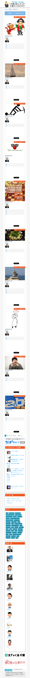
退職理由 (8, 537)
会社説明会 (16, 520)
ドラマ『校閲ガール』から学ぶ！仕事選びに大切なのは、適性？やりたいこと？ (17, 470)
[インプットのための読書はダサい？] (15, 200)
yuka (8, 646)
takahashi (9, 637)
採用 (11, 529)
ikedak (8, 628)
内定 (19, 521)
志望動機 (21, 527)
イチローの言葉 (14, 451)
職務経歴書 (8, 532)
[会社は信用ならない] (15, 154)
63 (19, 435)
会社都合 (8, 521)
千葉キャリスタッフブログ (14, 500)
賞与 (7, 534)
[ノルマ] (15, 114)
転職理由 (13, 536)
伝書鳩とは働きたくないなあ (17, 455)
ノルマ (9, 125)
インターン (17, 513)
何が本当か (11, 338)
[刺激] (15, 240)
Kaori (8, 562)
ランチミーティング (15, 518)
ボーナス (20, 516)
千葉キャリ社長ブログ (19, 17)
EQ (7, 513)
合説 (21, 525)
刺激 (8, 250)
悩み (7, 529)
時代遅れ (10, 419)
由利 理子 (9, 571)
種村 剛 (6, 37)
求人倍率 (8, 530)
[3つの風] (15, 76)
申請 (16, 530)
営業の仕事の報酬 (15, 463)
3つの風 (10, 87)
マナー (7, 518)
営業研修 (8, 527)
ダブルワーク (18, 514)
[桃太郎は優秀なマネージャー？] (15, 34)
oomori (8, 599)
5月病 (9, 379)
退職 (18, 536)
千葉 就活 (8, 525)
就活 (12, 527)
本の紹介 (9, 502)
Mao (8, 581)
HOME (6, 9)
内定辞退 (8, 523)
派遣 (12, 530)
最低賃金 (20, 529)
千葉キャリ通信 (18, 523)
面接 (17, 537)
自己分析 (14, 532)
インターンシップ (10, 514)
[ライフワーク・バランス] (15, 279)
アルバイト (11, 513)
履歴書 (16, 527)
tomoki (8, 618)
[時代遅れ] (15, 408)
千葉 (12, 523)
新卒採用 (15, 529)
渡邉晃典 (9, 590)
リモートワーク (9, 520)
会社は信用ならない (14, 165)
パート (14, 516)
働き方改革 (14, 521)
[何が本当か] (15, 327)
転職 (11, 534)
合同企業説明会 (15, 525)
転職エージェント (17, 534)
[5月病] (15, 368)
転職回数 (8, 536)
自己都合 (20, 532)
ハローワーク (9, 516)
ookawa (8, 609)
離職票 (13, 537)
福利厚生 (20, 530)
